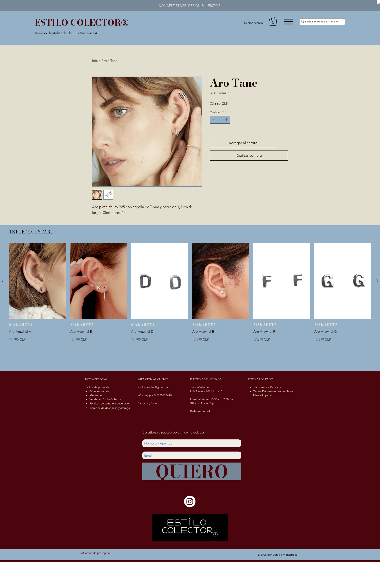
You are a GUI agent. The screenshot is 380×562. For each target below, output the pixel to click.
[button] (273, 21)
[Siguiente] (377, 280)
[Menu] (288, 21)
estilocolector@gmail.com (154, 387)
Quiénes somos (99, 391)
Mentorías (96, 395)
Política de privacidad (97, 387)
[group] (190, 304)
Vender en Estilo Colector (105, 399)
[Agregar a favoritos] (283, 143)
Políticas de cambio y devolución (110, 403)
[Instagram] (189, 501)
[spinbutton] (220, 119)
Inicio (96, 61)
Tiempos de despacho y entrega (110, 408)
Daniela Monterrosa (285, 554)
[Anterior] (2, 280)
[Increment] (227, 119)
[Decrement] (213, 119)
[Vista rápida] (37, 281)
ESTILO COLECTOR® (82, 22)
